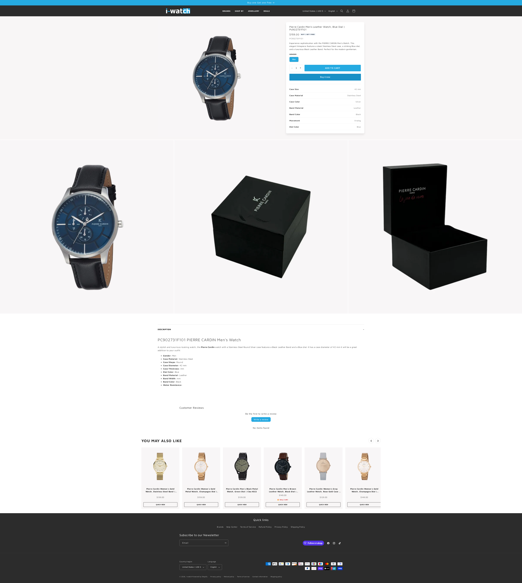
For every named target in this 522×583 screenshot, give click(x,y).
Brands (227, 11)
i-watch (189, 577)
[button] (342, 11)
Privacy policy (215, 576)
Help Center (231, 527)
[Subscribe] (225, 543)
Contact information (260, 576)
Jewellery (253, 11)
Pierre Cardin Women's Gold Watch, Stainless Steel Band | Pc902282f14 (160, 490)
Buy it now (325, 77)
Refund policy (229, 576)
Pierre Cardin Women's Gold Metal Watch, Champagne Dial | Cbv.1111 (201, 490)
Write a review (261, 419)
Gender (293, 54)
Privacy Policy (281, 527)
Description (164, 329)
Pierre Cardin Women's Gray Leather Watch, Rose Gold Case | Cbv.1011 (323, 490)
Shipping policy (276, 576)
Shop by (239, 11)
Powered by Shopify (200, 577)
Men (294, 59)
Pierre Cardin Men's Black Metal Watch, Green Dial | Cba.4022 (242, 490)
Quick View (160, 504)
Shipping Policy (298, 527)
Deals (267, 11)
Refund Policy (265, 527)
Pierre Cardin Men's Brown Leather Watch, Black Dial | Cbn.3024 (282, 490)
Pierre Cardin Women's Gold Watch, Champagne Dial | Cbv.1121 (364, 490)
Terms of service (243, 576)
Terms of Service (248, 527)
